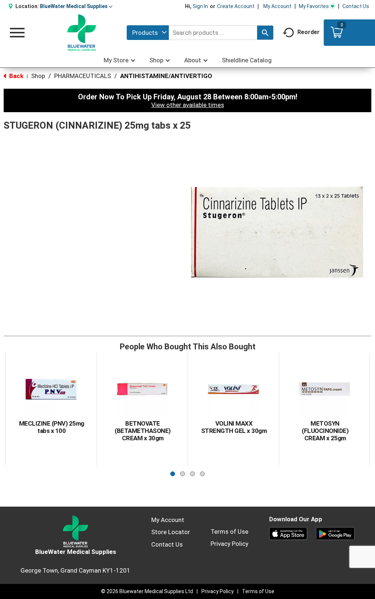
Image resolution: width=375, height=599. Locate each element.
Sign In (200, 6)
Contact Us (355, 6)
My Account (277, 6)
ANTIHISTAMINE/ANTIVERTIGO (166, 76)
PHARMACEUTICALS (82, 76)
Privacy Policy (229, 543)
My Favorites (314, 6)
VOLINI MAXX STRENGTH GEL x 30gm (234, 427)
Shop (38, 76)
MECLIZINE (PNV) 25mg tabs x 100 (51, 427)
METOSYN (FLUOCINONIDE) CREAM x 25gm (325, 431)
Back (15, 76)
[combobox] (148, 32)
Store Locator (170, 532)
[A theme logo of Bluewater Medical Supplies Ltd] (82, 32)
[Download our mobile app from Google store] (335, 533)
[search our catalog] (265, 33)
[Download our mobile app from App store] (288, 533)
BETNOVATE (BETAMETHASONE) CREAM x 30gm (143, 431)
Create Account (236, 6)
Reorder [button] (308, 32)
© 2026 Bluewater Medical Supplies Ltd (147, 591)
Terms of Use (229, 531)
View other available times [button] (187, 105)
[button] (76, 6)
